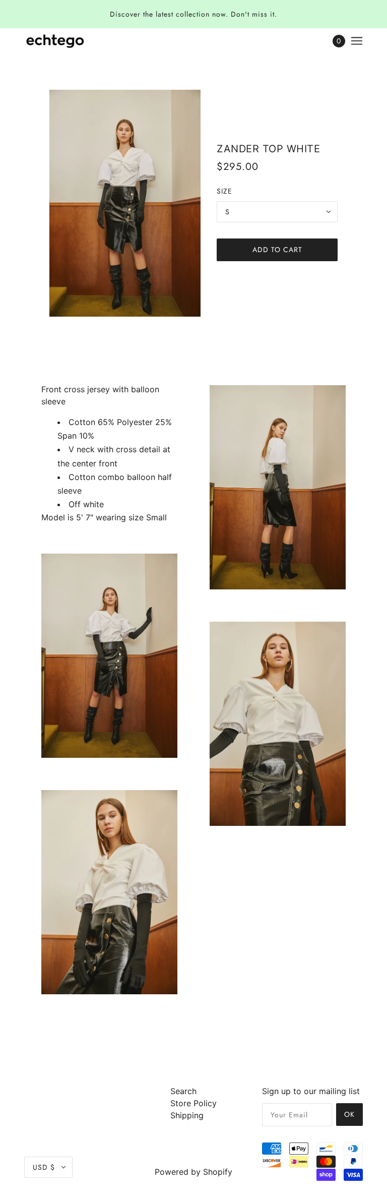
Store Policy (193, 1103)
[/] (55, 40)
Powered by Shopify (193, 1172)
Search (183, 1091)
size (224, 191)
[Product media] (109, 656)
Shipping (187, 1115)
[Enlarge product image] (125, 203)
